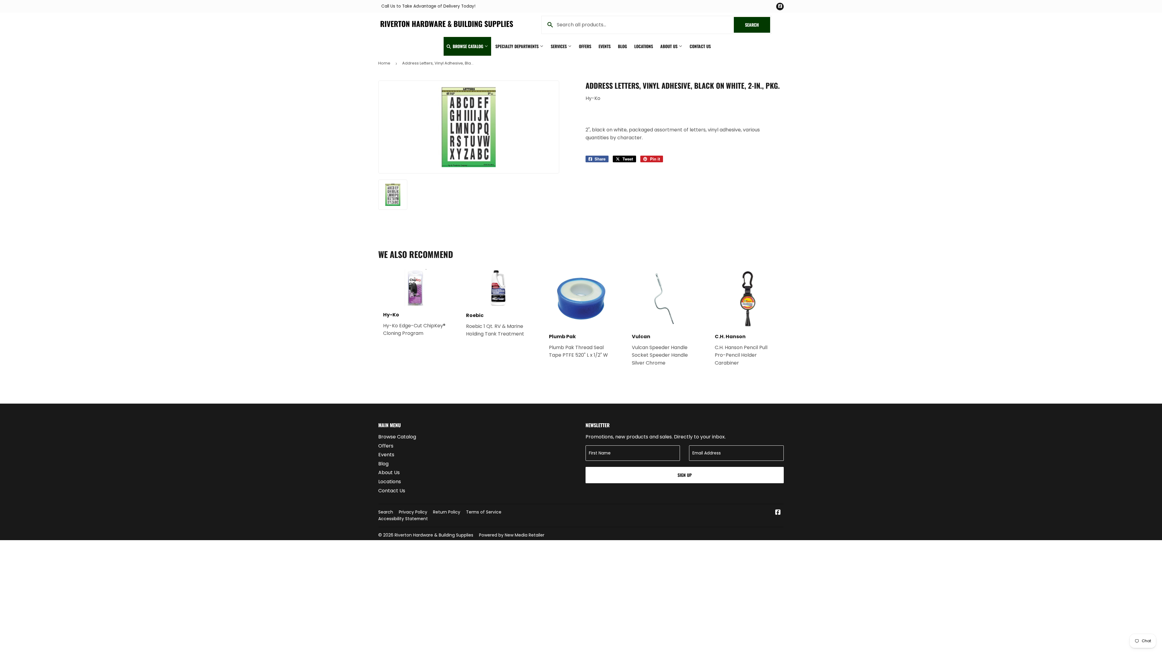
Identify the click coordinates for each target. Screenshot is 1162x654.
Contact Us (700, 46)
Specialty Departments (517, 46)
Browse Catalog (467, 46)
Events (605, 46)
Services (559, 46)
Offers (585, 46)
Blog (622, 46)
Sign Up (685, 475)
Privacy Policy (413, 512)
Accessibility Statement (403, 519)
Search (757, 24)
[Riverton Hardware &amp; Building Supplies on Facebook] (778, 512)
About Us (669, 46)
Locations (643, 46)
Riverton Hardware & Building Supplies (434, 535)
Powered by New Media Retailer (511, 535)
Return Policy (446, 512)
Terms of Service (483, 512)
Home (384, 63)
